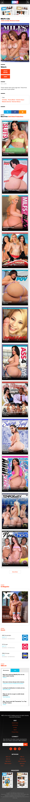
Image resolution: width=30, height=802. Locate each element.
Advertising (15, 725)
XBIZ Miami (22, 759)
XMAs (22, 766)
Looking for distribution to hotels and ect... (14, 688)
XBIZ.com (8, 756)
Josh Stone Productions (10, 21)
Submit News (15, 723)
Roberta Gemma (6, 102)
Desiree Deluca (16, 102)
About (15, 729)
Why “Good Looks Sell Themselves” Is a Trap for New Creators (14, 702)
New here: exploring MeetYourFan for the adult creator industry (13, 675)
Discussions (6, 670)
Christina (4, 100)
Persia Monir (11, 100)
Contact (15, 727)
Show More (15, 572)
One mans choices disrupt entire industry (13, 682)
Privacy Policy (15, 732)
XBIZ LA (22, 756)
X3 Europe (5, 644)
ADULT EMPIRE (5, 71)
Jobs (15, 670)
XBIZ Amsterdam (6, 635)
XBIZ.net (3, 666)
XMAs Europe (5, 653)
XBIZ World (8, 761)
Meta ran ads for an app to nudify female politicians (13, 694)
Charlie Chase (20, 100)
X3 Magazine (5, 587)
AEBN (5, 77)
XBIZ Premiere (7, 763)
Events (3, 630)
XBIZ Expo (22, 763)
